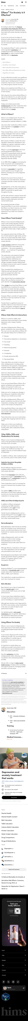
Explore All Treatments (14, 869)
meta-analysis (6, 245)
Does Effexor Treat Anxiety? (9, 65)
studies (7, 285)
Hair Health (22, 5)
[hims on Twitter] (8, 982)
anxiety (13, 109)
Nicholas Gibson (13, 20)
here (10, 704)
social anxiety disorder (18, 282)
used (14, 508)
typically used (10, 589)
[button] (14, 673)
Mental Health (10, 9)
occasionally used (14, 570)
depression (14, 55)
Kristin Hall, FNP (14, 19)
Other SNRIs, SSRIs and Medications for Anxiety (14, 70)
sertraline (4, 478)
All (1, 5)
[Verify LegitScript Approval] (5, 997)
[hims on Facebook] (3, 982)
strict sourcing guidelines (17, 682)
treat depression (6, 413)
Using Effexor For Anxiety (8, 73)
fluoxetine (12, 475)
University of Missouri (19, 716)
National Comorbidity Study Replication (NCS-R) (12, 27)
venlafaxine (14, 50)
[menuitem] (1, 5)
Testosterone (11, 5)
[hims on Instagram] (13, 982)
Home (2, 9)
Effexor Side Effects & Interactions (11, 67)
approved (15, 150)
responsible (11, 169)
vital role (3, 188)
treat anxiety (4, 53)
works (14, 162)
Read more (9, 739)
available (16, 127)
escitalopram (16, 478)
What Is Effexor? (6, 62)
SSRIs (10, 490)
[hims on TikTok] (18, 982)
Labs (17, 5)
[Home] (3, 2)
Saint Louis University (19, 720)
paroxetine (18, 476)
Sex (5, 5)
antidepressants (5, 106)
